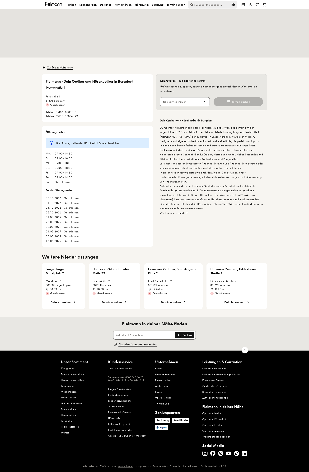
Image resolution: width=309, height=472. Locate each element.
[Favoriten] (257, 4)
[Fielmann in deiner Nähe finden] (243, 4)
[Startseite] (54, 4)
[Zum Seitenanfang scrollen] (245, 350)
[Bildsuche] (233, 5)
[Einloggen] (250, 4)
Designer (105, 4)
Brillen (72, 4)
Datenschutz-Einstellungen (183, 466)
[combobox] (181, 101)
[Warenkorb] (264, 4)
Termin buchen (176, 4)
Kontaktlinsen (123, 4)
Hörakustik (142, 4)
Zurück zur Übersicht (60, 67)
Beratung (158, 4)
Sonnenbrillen (88, 4)
